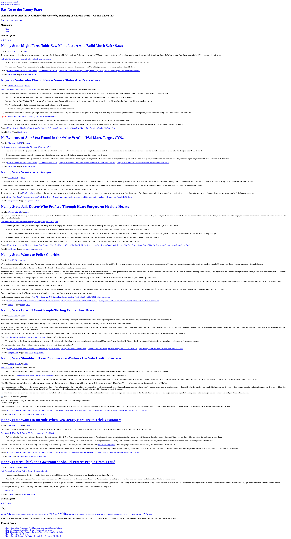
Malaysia (88, 514)
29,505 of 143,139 (28, 193)
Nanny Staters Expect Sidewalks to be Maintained (122, 71)
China (30, 514)
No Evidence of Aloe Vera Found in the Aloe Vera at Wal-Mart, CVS (26, 147)
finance (10, 305)
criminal (26, 249)
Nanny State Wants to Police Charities (30, 254)
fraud (31, 249)
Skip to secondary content (10, 4)
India (33, 494)
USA (34, 75)
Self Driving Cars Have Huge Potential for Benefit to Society (161, 349)
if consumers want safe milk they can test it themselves (34, 375)
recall (111, 514)
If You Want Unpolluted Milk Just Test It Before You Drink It (81, 452)
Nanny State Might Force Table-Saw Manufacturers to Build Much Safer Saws (62, 46)
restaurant (42, 456)
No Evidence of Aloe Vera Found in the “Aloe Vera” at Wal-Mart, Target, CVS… (63, 138)
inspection (31, 166)
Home (7, 29)
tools (29, 75)
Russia (120, 514)
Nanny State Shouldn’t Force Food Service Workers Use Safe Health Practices (62, 245)
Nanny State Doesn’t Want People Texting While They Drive (81, 71)
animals (3, 514)
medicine (94, 514)
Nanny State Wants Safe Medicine (119, 197)
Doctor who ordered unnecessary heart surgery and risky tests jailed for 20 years (29, 222)
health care (12, 75)
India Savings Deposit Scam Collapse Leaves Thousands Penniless (25, 471)
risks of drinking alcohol (106, 445)
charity (22, 305)
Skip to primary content (9, 2)
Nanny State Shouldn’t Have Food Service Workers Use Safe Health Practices (35, 128)
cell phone (21, 514)
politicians (40, 414)
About (7, 31)
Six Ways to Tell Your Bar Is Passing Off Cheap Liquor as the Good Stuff (27, 433)
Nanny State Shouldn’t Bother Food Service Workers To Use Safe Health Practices (129, 301)
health (25, 75)
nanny (25, 51)
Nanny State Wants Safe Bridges (26, 172)
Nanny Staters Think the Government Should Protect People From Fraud (143, 163)
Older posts (6, 40)
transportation (13, 201)
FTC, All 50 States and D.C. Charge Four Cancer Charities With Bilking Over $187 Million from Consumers (71, 297)
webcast (150, 514)
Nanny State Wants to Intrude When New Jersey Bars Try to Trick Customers (61, 420)
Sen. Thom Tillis (7, 368)
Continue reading (8, 490)
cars (26, 353)
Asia (21, 494)
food (9, 132)
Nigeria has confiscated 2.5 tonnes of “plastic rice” (19, 89)
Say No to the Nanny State (21, 9)
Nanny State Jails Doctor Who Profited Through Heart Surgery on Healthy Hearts (65, 206)
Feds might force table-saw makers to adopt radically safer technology (26, 59)
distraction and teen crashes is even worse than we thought (26, 337)
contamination (23, 456)
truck (139, 514)
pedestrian (100, 514)
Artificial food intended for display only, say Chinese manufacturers (31, 116)
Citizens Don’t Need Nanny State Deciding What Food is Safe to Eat (32, 71)
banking (27, 494)
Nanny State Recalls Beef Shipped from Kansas (130, 410)
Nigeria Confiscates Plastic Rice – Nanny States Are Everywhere (50, 80)
